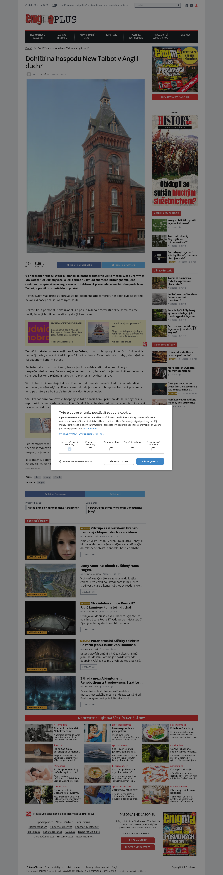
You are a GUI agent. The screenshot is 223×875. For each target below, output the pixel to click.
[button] (111, 434)
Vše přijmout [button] (150, 461)
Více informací (90, 428)
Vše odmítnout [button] (119, 461)
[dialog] (111, 437)
